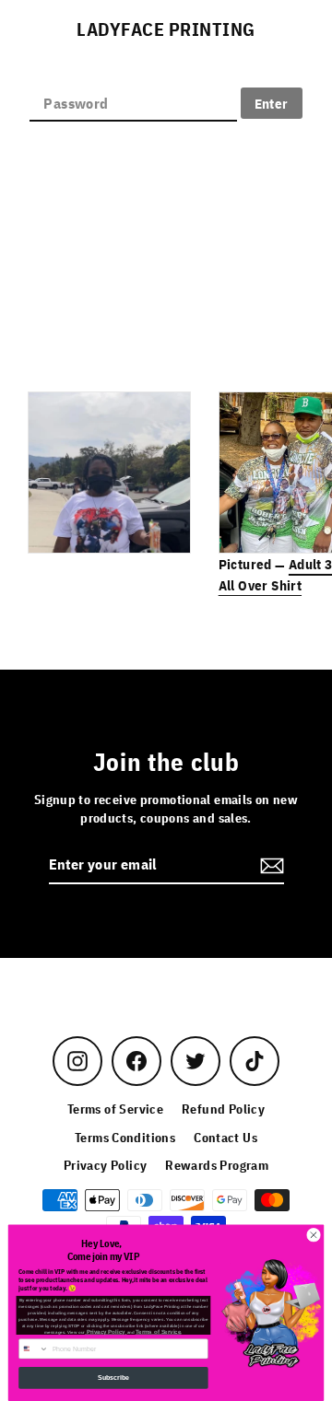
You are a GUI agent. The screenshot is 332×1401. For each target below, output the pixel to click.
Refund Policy (223, 1109)
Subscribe (113, 1377)
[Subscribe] (269, 865)
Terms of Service (115, 1109)
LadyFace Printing (166, 29)
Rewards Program (216, 1165)
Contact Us (225, 1137)
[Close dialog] (313, 1235)
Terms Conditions (125, 1137)
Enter (272, 103)
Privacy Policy (105, 1165)
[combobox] (34, 1349)
